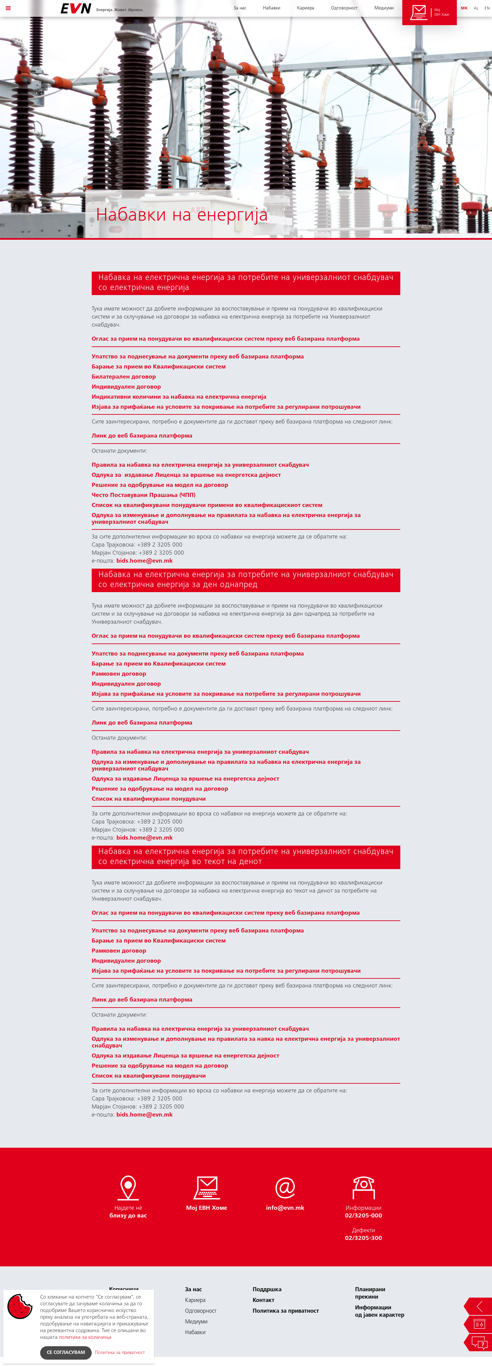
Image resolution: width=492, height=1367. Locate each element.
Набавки (271, 8)
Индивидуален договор (126, 387)
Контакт (263, 1301)
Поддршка (267, 1290)
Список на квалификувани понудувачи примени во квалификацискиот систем (207, 506)
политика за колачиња (85, 1337)
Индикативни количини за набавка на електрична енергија (179, 397)
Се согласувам (66, 1353)
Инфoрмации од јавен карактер (379, 1311)
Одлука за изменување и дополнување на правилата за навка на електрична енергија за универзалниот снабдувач (246, 1042)
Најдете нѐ (128, 1212)
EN (487, 8)
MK (464, 8)
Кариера (305, 8)
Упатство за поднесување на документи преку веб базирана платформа (198, 357)
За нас (240, 8)
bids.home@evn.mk (144, 561)
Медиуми (384, 8)
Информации (363, 1212)
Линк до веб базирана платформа (142, 436)
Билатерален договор (124, 377)
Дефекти (363, 1235)
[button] (8, 8)
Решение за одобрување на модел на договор (160, 485)
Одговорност (344, 8)
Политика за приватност (286, 1311)
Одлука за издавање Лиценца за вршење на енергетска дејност (186, 475)
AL (476, 8)
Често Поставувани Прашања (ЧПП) (143, 496)
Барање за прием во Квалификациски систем (159, 367)
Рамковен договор (119, 674)
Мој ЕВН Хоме (441, 12)
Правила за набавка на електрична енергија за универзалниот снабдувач (200, 465)
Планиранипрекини (370, 1293)
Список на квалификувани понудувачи (149, 799)
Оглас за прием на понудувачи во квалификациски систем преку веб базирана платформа (226, 339)
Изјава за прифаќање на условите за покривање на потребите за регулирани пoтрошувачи (226, 407)
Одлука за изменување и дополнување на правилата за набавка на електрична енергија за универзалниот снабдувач (226, 519)
